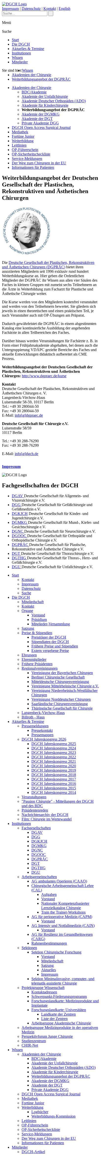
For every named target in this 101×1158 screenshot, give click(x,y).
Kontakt (49, 8)
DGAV (18, 496)
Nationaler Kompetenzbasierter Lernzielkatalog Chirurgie (65, 905)
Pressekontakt (42, 730)
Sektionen (29, 948)
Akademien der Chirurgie (31, 75)
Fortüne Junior (23, 136)
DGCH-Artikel (33, 1152)
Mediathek (20, 132)
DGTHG (19, 558)
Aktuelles (48, 970)
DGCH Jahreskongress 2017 (53, 779)
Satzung (28, 628)
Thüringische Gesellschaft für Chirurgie (62, 708)
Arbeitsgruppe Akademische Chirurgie (61, 1023)
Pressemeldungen (35, 726)
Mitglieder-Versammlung (50, 624)
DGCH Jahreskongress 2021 (53, 761)
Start (15, 40)
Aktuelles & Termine (28, 49)
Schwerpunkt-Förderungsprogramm (59, 996)
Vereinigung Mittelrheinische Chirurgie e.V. (65, 686)
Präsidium (39, 619)
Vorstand (38, 615)
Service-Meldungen (27, 158)
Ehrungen (29, 655)
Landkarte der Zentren (58, 1014)
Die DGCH (21, 44)
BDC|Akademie (34, 92)
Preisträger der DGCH (48, 637)
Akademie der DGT (37, 119)
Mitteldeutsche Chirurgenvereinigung (60, 682)
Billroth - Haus (33, 717)
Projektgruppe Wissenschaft (43, 988)
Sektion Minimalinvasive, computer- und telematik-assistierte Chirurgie (62, 981)
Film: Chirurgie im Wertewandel (47, 819)
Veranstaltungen (34, 797)
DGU (17, 567)
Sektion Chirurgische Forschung (56, 952)
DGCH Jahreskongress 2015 (53, 788)
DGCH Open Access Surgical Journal (41, 127)
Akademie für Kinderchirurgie (45, 105)
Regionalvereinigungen (40, 668)
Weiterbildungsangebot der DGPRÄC (41, 79)
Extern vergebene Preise (50, 650)
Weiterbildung (23, 141)
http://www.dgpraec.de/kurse (44, 376)
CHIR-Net (30, 1045)
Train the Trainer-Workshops (63, 912)
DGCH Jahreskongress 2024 (53, 748)
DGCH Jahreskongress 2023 (53, 752)
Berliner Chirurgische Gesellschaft (58, 677)
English (64, 8)
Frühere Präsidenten (37, 664)
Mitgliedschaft (33, 602)
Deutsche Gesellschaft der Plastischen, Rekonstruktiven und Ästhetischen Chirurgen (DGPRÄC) (48, 264)
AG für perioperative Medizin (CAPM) (61, 917)
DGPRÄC (20, 545)
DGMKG (20, 522)
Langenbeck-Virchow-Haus (43, 713)
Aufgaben (49, 894)
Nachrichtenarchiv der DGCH (45, 815)
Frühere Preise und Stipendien (54, 646)
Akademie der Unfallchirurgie (45, 96)
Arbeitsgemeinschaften (39, 877)
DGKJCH (20, 513)
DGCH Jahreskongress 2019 (53, 770)
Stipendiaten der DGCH (50, 642)
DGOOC (19, 536)
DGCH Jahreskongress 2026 (44, 739)
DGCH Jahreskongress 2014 (53, 792)
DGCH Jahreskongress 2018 (53, 775)
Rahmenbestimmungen (49, 943)
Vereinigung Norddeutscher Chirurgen (61, 699)
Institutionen (21, 53)
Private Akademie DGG (40, 123)
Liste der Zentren (54, 1019)
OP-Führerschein (25, 150)
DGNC (18, 531)
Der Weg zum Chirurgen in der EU (39, 163)
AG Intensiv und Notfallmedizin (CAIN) (63, 925)
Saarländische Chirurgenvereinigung (59, 704)
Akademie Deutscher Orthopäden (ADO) (54, 101)
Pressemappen (42, 735)
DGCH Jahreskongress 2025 (53, 744)
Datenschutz (31, 8)
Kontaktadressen (44, 992)
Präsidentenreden (35, 810)
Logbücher (39, 1112)
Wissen (17, 57)
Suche (26, 593)
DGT (16, 553)
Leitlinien (19, 145)
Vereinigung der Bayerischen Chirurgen (62, 673)
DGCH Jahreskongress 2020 (53, 766)
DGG (17, 505)
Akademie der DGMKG (41, 114)
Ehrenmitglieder (34, 659)
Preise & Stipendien (37, 633)
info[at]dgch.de (26, 454)
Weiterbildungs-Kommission (53, 1116)
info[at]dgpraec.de (29, 415)
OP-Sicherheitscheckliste (31, 154)
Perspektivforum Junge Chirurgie (47, 1036)
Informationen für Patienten (33, 167)
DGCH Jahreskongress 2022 (53, 757)
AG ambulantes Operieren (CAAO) (59, 881)
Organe (27, 611)
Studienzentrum (34, 1041)
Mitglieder (20, 62)
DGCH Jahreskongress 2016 (53, 784)
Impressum (10, 8)
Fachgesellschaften (36, 828)
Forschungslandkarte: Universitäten (58, 1010)
